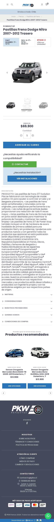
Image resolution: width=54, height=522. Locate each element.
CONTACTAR (21, 164)
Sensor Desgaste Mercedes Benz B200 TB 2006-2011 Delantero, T (14, 372)
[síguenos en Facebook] (27, 423)
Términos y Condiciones (27, 442)
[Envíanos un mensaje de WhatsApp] (48, 516)
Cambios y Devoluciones (27, 465)
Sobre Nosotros (27, 439)
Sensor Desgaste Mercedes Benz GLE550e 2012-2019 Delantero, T (39, 373)
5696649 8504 (28, 481)
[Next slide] (47, 73)
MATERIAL (9, 294)
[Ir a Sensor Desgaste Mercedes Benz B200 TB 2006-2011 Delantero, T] (14, 353)
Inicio (14, 16)
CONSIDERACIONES (13, 301)
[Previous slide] (7, 73)
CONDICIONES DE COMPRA (16, 321)
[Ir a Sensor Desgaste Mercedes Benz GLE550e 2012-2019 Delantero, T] (40, 353)
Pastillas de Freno (33, 16)
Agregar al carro (27, 144)
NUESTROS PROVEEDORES (16, 308)
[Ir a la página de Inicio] (28, 5)
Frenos (21, 16)
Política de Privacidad (27, 445)
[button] (4, 393)
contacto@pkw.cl (28, 478)
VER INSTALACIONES (27, 178)
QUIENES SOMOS (12, 315)
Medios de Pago (27, 461)
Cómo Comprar (27, 458)
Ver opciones (14, 386)
